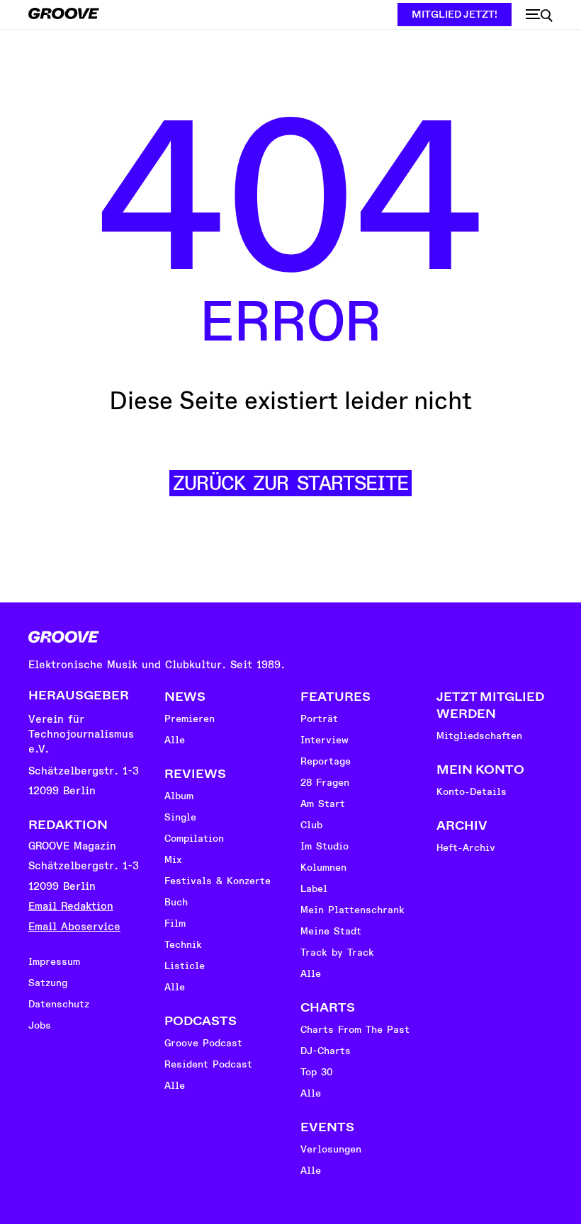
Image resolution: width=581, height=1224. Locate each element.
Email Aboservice (74, 927)
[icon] (539, 15)
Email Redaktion (70, 906)
